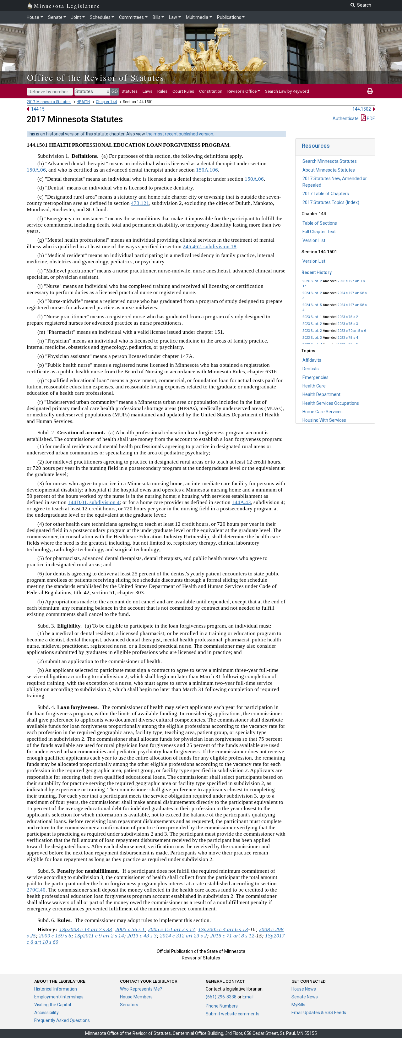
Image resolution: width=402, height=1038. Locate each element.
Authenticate (346, 118)
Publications (229, 17)
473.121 (140, 203)
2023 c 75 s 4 (348, 338)
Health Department (321, 394)
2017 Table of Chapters (325, 193)
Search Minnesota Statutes (329, 161)
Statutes (130, 91)
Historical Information (55, 988)
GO (114, 91)
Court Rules (183, 91)
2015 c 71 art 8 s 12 (232, 936)
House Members (136, 996)
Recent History (317, 272)
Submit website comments (232, 1013)
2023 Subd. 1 (312, 317)
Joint (76, 17)
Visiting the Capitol (52, 1004)
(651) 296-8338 (221, 996)
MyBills (298, 1004)
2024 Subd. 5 (312, 305)
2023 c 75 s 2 (348, 317)
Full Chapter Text (319, 231)
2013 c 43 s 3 (142, 936)
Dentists (310, 368)
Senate (55, 17)
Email (247, 996)
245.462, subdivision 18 (209, 247)
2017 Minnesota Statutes (49, 102)
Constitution (210, 91)
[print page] (370, 91)
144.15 (38, 109)
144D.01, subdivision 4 (94, 502)
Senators (129, 1004)
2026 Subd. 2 (312, 281)
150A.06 (36, 170)
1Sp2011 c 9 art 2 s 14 (99, 936)
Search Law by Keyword (287, 91)
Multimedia (197, 17)
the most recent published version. (180, 133)
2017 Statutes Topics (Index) (330, 202)
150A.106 (207, 170)
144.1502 (361, 109)
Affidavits (311, 360)
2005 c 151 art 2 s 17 (171, 929)
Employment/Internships (59, 996)
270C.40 (36, 890)
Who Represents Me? (141, 988)
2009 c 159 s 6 (55, 936)
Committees (131, 17)
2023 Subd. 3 (312, 338)
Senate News (304, 996)
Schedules (100, 17)
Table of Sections (319, 223)
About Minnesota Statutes (328, 170)
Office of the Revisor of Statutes (95, 77)
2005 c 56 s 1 (130, 929)
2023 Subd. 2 (312, 324)
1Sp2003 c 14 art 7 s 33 (85, 929)
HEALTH (83, 102)
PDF (370, 118)
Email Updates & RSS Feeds (318, 1012)
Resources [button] (316, 145)
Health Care (314, 385)
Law (173, 17)
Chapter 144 (106, 102)
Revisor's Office (242, 91)
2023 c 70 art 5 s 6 (352, 331)
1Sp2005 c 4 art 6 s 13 (223, 929)
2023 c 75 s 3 (348, 324)
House (33, 17)
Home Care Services (322, 411)
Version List (313, 240)
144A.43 (241, 502)
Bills (156, 17)
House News (303, 988)
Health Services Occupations (330, 403)
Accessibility (46, 1012)
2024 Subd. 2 (312, 293)
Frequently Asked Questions (62, 1020)
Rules (162, 91)
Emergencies (315, 377)
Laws (147, 91)
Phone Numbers (222, 1005)
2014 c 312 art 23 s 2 (183, 936)
